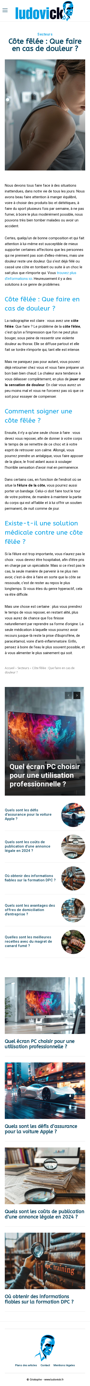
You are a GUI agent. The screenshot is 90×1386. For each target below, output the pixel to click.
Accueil (9, 668)
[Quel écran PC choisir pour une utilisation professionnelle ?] (45, 741)
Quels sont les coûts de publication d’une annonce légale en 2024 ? (27, 846)
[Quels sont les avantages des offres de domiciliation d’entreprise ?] (73, 910)
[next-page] (76, 695)
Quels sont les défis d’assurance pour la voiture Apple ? (28, 814)
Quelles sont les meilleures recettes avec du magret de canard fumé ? (28, 941)
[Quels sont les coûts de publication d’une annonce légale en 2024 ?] (73, 846)
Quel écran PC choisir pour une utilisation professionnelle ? (45, 775)
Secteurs (45, 34)
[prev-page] (68, 695)
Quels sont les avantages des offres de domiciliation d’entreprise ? (30, 909)
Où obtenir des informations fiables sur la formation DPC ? (30, 878)
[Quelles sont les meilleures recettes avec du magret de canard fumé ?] (73, 942)
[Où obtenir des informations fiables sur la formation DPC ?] (73, 878)
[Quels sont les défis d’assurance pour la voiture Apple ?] (73, 815)
